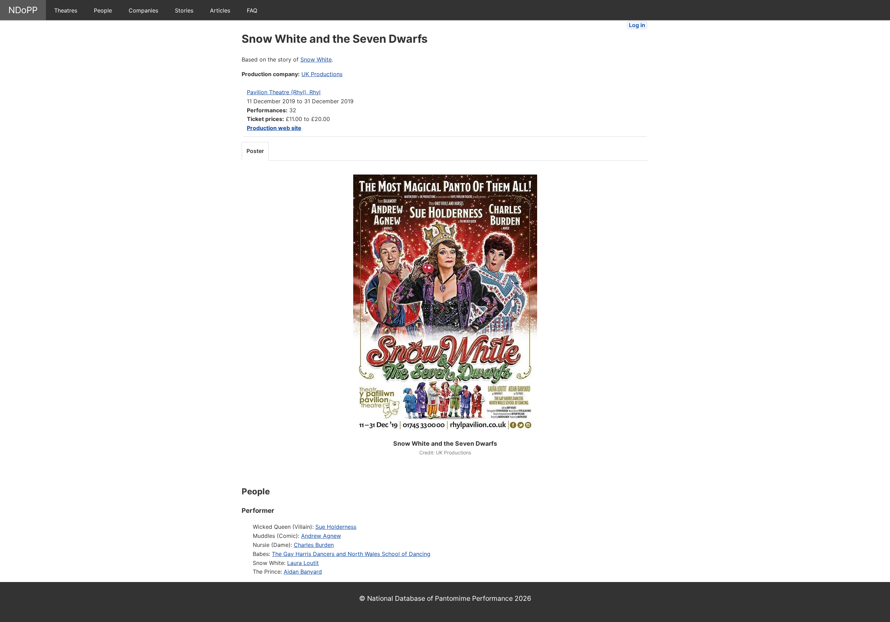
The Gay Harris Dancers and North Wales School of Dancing (351, 553)
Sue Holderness (335, 526)
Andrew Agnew (321, 535)
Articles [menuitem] (220, 10)
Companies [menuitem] (143, 10)
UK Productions (321, 74)
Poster (255, 150)
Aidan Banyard (303, 571)
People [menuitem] (103, 10)
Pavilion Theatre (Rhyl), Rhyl (284, 92)
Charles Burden (314, 544)
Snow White (316, 59)
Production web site (274, 127)
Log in (637, 25)
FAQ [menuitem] (252, 10)
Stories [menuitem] (184, 10)
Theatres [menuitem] (65, 10)
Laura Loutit (303, 562)
